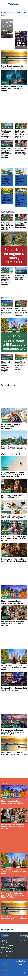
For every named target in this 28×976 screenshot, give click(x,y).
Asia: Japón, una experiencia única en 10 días (7, 198)
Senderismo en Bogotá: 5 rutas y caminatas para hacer (14, 257)
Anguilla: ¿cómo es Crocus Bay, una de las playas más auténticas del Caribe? (12, 474)
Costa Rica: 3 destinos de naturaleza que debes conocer (14, 67)
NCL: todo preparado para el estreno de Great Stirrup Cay (13, 448)
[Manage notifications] (24, 972)
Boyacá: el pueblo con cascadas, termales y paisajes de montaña (5, 279)
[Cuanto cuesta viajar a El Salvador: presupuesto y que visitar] (14, 325)
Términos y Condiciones (4, 973)
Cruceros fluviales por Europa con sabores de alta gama (13, 517)
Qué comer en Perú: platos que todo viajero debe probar (13, 560)
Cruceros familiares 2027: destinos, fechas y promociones (12, 426)
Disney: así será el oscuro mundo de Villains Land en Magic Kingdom (6, 152)
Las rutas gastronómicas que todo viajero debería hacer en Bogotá (13, 538)
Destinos (11, 12)
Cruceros (8, 948)
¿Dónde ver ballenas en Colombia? (19, 277)
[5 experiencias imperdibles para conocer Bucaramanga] (21, 143)
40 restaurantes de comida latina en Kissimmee (12, 496)
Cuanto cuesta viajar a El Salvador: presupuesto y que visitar (6, 134)
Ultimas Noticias (8, 954)
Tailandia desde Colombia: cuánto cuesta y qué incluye (6, 180)
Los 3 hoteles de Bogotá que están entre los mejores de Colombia (21, 134)
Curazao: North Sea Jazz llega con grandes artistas (21, 35)
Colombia (24, 12)
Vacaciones (18, 12)
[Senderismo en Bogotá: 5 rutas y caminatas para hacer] (14, 239)
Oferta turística (3, 940)
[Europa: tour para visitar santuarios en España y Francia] (21, 171)
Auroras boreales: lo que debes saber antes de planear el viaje (13, 88)
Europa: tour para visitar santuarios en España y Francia (20, 180)
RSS (20, 964)
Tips (2, 953)
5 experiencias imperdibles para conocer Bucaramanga (21, 151)
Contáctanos (20, 961)
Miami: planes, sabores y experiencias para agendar (7, 311)
